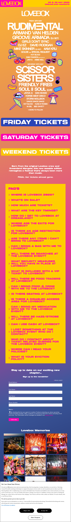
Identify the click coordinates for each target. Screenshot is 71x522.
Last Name (12, 396)
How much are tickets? (31, 205)
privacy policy (49, 415)
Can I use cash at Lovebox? (35, 324)
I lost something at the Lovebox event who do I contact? (32, 331)
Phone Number (13, 402)
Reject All (27, 510)
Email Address (13, 382)
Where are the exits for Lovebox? (32, 224)
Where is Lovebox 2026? (32, 195)
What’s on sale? (25, 200)
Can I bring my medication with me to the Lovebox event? (33, 309)
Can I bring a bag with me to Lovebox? (36, 247)
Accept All (44, 510)
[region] (35, 502)
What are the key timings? (34, 210)
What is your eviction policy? (30, 358)
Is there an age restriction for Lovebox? (35, 232)
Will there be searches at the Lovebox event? (34, 255)
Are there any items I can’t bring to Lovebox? (35, 239)
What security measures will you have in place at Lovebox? (33, 263)
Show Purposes (35, 517)
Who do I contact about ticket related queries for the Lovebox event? (35, 341)
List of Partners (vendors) (8, 505)
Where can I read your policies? (31, 350)
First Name (12, 389)
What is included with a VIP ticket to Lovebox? (35, 272)
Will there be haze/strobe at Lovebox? (35, 318)
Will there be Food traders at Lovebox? (35, 280)
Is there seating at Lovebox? (36, 294)
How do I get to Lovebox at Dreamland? (35, 217)
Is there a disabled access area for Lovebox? (35, 300)
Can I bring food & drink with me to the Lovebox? (33, 287)
